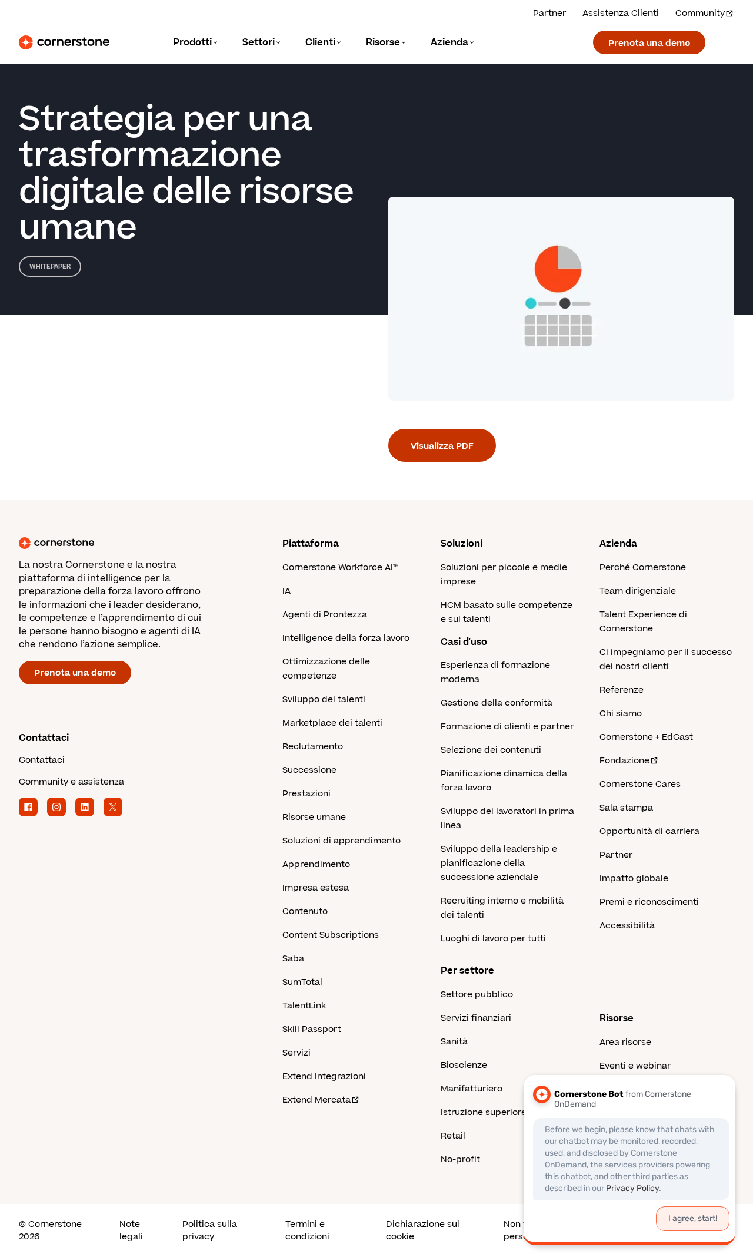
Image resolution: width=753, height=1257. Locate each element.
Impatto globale (633, 878)
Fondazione (624, 761)
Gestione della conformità (496, 703)
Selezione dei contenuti (491, 750)
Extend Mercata (316, 1100)
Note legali (131, 1230)
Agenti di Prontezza (324, 614)
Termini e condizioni (307, 1230)
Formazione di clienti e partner (507, 726)
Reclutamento (312, 746)
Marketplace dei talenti (332, 723)
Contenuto (305, 911)
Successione (309, 770)
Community (700, 13)
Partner (549, 13)
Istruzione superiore (484, 1112)
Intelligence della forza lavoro (345, 638)
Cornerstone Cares (640, 784)
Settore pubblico (477, 994)
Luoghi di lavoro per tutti (493, 938)
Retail (453, 1136)
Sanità (454, 1042)
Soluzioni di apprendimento (341, 841)
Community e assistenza (71, 782)
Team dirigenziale (637, 591)
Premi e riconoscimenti (649, 902)
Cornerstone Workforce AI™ (340, 567)
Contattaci (42, 760)
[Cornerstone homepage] (132, 543)
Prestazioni (306, 794)
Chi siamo (620, 713)
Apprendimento (316, 864)
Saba (293, 958)
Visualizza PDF (442, 446)
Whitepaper (50, 266)
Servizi (296, 1053)
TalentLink (304, 1006)
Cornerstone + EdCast (646, 737)
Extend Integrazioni (324, 1076)
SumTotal (302, 982)
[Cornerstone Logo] (64, 42)
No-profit (460, 1159)
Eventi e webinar (635, 1066)
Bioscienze (464, 1065)
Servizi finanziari (476, 1018)
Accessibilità (627, 925)
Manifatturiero (471, 1089)
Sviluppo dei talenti (323, 699)
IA (286, 591)
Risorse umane (314, 817)
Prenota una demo (649, 43)
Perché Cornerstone (642, 567)
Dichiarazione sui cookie (422, 1230)
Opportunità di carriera (649, 831)
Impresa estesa (315, 888)
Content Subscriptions (330, 935)
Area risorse (625, 1042)
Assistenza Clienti (620, 13)
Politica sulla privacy (209, 1230)
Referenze (621, 690)
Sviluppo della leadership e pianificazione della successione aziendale (499, 863)
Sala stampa (626, 808)
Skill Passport (311, 1029)
